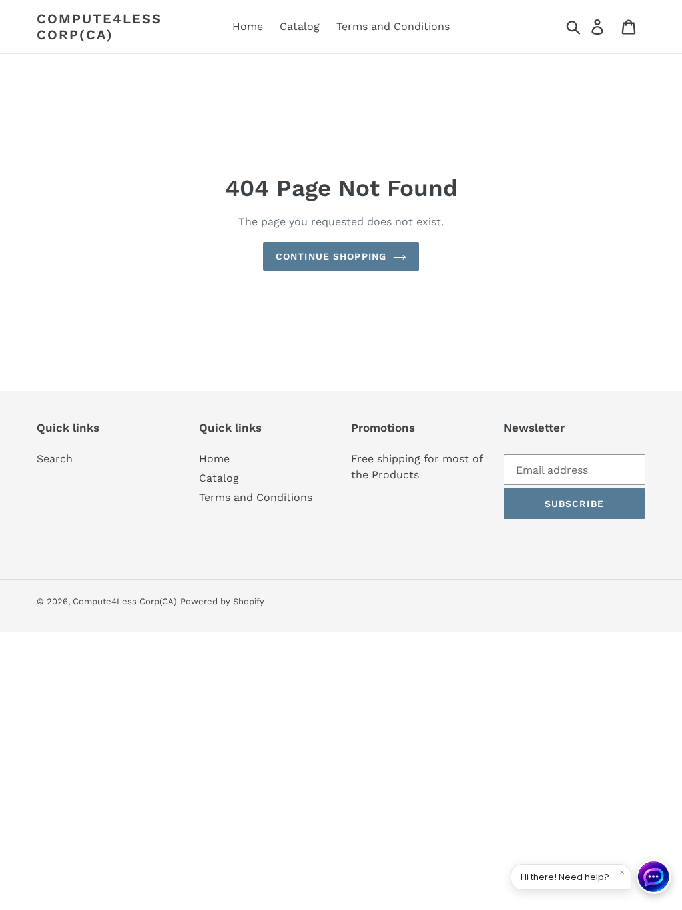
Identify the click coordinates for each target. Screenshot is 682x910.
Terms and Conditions (255, 497)
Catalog (219, 478)
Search (55, 458)
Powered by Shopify (222, 601)
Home (214, 458)
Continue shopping (331, 256)
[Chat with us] (654, 876)
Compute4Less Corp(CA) (99, 27)
